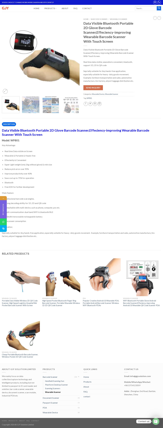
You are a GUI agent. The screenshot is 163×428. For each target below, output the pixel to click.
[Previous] (6, 55)
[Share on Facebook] (86, 104)
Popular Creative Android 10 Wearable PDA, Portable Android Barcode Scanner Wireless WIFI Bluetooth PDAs (101, 303)
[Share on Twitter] (90, 104)
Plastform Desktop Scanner (56, 385)
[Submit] (159, 8)
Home (36, 8)
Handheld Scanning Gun (54, 381)
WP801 (89, 98)
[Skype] (3, 228)
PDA (45, 407)
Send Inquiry (93, 87)
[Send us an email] (155, 2)
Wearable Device (98, 94)
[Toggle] (79, 376)
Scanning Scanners (52, 388)
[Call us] (159, 2)
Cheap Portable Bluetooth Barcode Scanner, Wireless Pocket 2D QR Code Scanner (20, 355)
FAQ (75, 8)
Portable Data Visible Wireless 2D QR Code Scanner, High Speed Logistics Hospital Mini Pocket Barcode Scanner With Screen (20, 303)
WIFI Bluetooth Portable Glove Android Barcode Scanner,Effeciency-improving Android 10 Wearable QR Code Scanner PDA (141, 303)
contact (86, 396)
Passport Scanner (50, 402)
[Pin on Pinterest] (95, 104)
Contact (87, 8)
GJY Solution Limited (25, 425)
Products (49, 8)
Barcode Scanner (99, 19)
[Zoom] (5, 91)
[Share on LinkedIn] (99, 104)
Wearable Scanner (118, 19)
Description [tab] (9, 124)
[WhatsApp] (3, 221)
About (65, 8)
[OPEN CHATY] (155, 421)
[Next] (75, 55)
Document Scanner (51, 398)
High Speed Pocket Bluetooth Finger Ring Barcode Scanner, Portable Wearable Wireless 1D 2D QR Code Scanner (61, 303)
